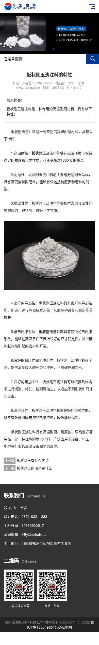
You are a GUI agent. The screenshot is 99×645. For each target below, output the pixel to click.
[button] (45, 49)
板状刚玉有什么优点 (33, 460)
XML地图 (64, 627)
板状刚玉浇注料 (51, 331)
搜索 (92, 59)
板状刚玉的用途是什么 (34, 468)
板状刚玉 (39, 152)
